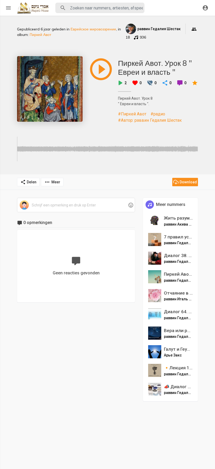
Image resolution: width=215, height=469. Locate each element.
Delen (31, 182)
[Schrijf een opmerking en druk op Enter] (76, 205)
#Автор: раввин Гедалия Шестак (150, 120)
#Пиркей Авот (132, 113)
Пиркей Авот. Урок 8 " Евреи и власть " (155, 67)
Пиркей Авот (40, 34)
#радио (157, 113)
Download (188, 182)
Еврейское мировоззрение (93, 29)
